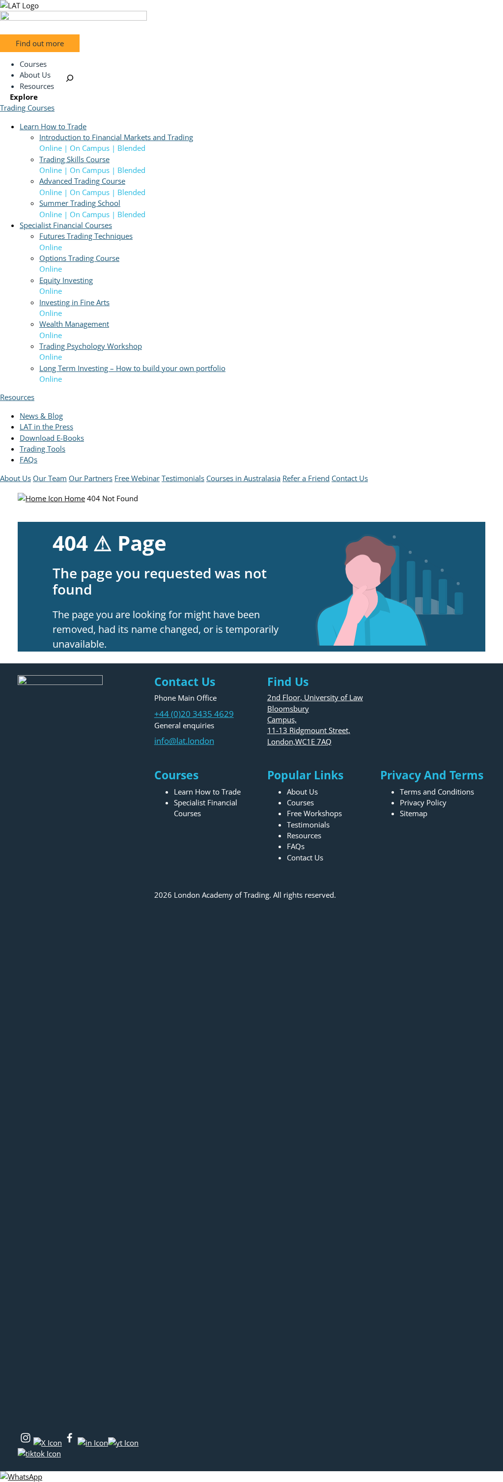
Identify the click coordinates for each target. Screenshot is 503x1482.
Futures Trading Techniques (86, 236)
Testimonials (183, 478)
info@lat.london (184, 740)
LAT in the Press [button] (46, 426)
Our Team (50, 478)
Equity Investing (66, 280)
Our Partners (90, 478)
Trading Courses (27, 108)
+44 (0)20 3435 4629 (194, 713)
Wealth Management (74, 324)
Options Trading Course (79, 258)
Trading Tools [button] (42, 449)
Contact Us (350, 478)
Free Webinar (137, 478)
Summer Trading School (79, 203)
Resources (17, 397)
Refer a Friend (306, 478)
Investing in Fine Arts (74, 302)
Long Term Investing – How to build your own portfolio (132, 368)
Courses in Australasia (243, 478)
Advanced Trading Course (82, 181)
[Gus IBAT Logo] (251, 5)
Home (73, 498)
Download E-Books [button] (52, 438)
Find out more (40, 43)
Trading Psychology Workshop (90, 346)
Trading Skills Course (74, 159)
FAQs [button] (28, 459)
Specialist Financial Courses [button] (66, 225)
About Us (15, 478)
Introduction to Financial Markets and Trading (116, 137)
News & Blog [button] (41, 416)
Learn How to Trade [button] (53, 126)
